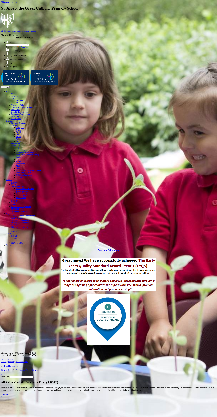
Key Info (9, 213)
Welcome (14, 96)
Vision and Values (18, 105)
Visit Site (4, 394)
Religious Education (24, 175)
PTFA (13, 184)
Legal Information (11, 366)
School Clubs (21, 193)
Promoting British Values (21, 114)
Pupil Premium (17, 218)
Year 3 (18, 134)
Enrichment (15, 143)
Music (18, 168)
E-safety (14, 182)
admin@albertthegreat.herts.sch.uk (14, 362)
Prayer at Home (17, 243)
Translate (24, 47)
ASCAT (14, 98)
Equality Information (19, 112)
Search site (5, 377)
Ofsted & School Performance (23, 216)
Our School (10, 94)
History (19, 161)
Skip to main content (9, 2)
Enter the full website (108, 250)
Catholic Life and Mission (21, 107)
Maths (18, 166)
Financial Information (19, 227)
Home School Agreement (21, 207)
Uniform (14, 200)
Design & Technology (25, 152)
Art (17, 148)
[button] (7, 42)
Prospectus (15, 110)
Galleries (14, 238)
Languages (20, 164)
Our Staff (14, 103)
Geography (20, 159)
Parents (9, 180)
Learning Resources (19, 123)
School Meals (21, 195)
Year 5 (18, 139)
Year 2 (18, 132)
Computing (20, 150)
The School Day (17, 186)
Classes (14, 125)
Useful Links (16, 204)
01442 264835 (7, 359)
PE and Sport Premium (20, 222)
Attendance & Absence (25, 189)
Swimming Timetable (19, 211)
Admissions (15, 225)
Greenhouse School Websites (27, 370)
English (19, 157)
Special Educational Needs (21, 220)
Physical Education (23, 173)
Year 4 (18, 137)
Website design (7, 370)
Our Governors (17, 100)
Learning (9, 121)
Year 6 (18, 141)
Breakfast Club (22, 191)
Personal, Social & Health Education (30, 170)
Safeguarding (16, 229)
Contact (9, 245)
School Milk (21, 198)
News (8, 234)
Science (19, 177)
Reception (20, 128)
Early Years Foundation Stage (28, 155)
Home (8, 91)
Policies (14, 231)
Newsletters (15, 240)
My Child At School (19, 209)
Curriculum (15, 146)
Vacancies (15, 116)
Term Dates (15, 202)
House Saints (16, 119)
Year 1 (18, 130)
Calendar (14, 236)
